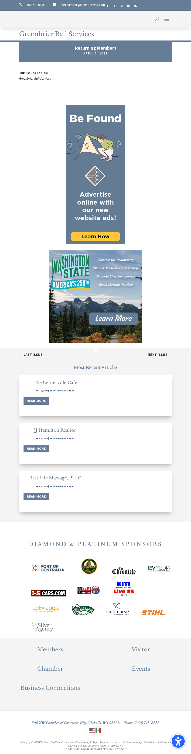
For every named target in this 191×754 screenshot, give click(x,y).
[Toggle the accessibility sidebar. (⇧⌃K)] (178, 741)
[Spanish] (99, 730)
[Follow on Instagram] (121, 6)
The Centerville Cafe (55, 382)
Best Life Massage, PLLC (55, 478)
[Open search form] (157, 19)
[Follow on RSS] (135, 6)
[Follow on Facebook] (107, 6)
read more (36, 401)
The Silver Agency (117, 748)
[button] (167, 19)
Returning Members (95, 48)
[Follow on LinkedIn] (128, 6)
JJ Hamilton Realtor (55, 430)
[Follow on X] (114, 6)
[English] (92, 730)
